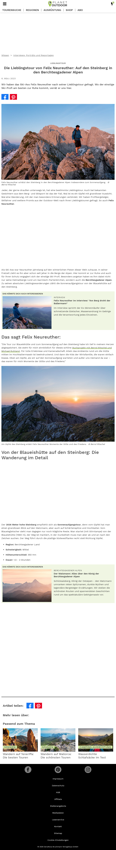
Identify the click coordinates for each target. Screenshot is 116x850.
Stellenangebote (58, 806)
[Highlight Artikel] (112, 4)
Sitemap (58, 833)
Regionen (32, 10)
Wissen (5, 55)
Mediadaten (58, 813)
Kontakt (58, 826)
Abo (80, 10)
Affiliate (58, 799)
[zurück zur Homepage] (57, 4)
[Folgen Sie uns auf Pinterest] (58, 769)
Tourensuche (11, 10)
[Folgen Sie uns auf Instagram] (88, 769)
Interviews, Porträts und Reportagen (33, 55)
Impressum (58, 779)
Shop (69, 10)
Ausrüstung (52, 10)
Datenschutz (58, 785)
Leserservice (58, 819)
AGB (58, 792)
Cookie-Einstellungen (58, 840)
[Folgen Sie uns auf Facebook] (28, 769)
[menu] (4, 4)
